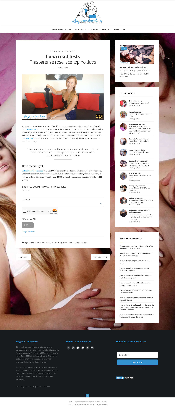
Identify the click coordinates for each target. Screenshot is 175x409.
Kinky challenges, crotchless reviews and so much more (134, 70)
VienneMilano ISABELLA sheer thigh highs (140, 188)
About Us (79, 29)
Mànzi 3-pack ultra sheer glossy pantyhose (135, 284)
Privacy (39, 386)
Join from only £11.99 (61, 29)
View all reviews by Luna (77, 242)
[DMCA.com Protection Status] (125, 379)
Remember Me (30, 219)
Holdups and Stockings (67, 52)
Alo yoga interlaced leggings (139, 151)
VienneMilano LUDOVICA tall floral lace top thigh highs (141, 200)
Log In (116, 29)
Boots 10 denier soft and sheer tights (140, 114)
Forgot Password (28, 232)
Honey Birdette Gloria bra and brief (140, 175)
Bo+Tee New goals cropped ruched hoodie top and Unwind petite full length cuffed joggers (140, 127)
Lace (55, 242)
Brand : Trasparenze (37, 242)
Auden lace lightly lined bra (139, 140)
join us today (27, 138)
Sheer (65, 242)
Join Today (20, 386)
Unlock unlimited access (32, 171)
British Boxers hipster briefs (139, 102)
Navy (60, 242)
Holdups (49, 242)
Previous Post (100, 257)
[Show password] (101, 203)
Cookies (47, 386)
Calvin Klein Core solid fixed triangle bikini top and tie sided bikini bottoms (137, 307)
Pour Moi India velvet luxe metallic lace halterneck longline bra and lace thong (141, 214)
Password (26, 199)
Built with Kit (137, 369)
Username (26, 190)
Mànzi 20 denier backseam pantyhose (134, 269)
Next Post (24, 257)
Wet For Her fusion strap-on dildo (136, 247)
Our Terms (30, 386)
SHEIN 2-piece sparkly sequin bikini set (137, 316)
